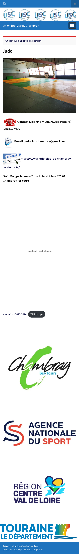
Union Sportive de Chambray (21, 25)
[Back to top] (70, 545)
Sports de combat (31, 40)
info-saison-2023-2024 (14, 314)
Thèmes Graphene (33, 549)
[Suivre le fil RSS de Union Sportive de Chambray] (4, 3)
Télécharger (36, 314)
